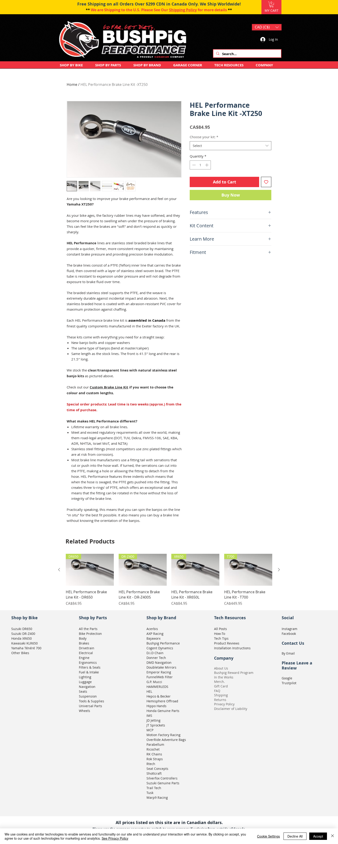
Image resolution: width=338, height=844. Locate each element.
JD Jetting (153, 720)
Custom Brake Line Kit (109, 387)
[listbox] (267, 27)
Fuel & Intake (89, 672)
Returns (220, 700)
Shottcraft (154, 773)
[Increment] (207, 165)
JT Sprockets (155, 725)
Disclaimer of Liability (230, 708)
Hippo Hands (156, 706)
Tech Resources (230, 618)
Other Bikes (20, 653)
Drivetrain (86, 648)
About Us (221, 668)
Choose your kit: (204, 137)
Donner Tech (156, 658)
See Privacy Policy (115, 838)
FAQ (217, 691)
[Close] (332, 836)
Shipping (221, 695)
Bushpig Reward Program (233, 672)
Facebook (289, 633)
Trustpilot (289, 683)
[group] (169, 580)
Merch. (219, 681)
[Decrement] (193, 165)
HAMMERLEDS (157, 686)
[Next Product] (279, 569)
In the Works (223, 677)
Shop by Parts (93, 618)
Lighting (85, 677)
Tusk (149, 793)
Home (72, 84)
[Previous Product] (59, 569)
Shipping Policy (183, 9)
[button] (271, 4)
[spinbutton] (200, 165)
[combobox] (230, 145)
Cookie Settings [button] (268, 836)
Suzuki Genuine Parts (162, 783)
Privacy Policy (224, 704)
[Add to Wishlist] (266, 182)
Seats (83, 691)
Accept (318, 836)
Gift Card (221, 686)
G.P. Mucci (154, 682)
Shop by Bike (24, 618)
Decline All (295, 836)
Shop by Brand (161, 618)
